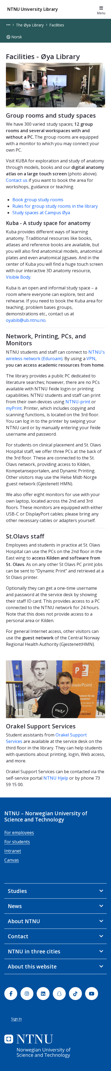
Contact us (16, 180)
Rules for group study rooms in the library (55, 206)
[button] (8, 25)
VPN (90, 358)
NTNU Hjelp (55, 778)
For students (17, 842)
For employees (19, 832)
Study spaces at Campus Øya (41, 213)
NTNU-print (77, 402)
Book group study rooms (38, 200)
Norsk (16, 36)
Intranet (12, 851)
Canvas (11, 860)
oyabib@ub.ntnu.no (26, 320)
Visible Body (18, 277)
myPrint (14, 408)
